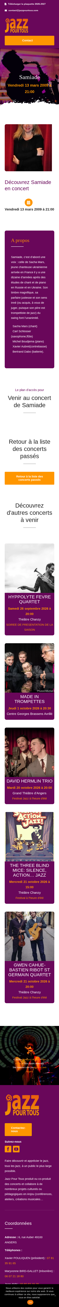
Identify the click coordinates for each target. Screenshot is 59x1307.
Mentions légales (30, 1059)
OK (30, 1302)
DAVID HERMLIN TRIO (30, 780)
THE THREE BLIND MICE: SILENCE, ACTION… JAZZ (29, 870)
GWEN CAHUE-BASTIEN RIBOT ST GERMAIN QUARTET (29, 969)
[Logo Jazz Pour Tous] (16, 19)
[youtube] (16, 1149)
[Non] (55, 1295)
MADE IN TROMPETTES (29, 699)
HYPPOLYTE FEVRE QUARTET (29, 599)
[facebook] (8, 1149)
